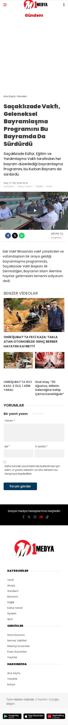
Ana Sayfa (13, 673)
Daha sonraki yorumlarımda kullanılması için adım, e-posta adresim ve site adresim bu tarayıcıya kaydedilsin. (32, 470)
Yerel (49, 186)
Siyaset (11, 613)
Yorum (10, 420)
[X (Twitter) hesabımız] (29, 517)
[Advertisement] (34, 57)
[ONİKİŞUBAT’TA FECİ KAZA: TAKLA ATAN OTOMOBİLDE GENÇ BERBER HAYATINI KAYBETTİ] (34, 315)
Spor (10, 619)
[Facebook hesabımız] (23, 517)
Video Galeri (24, 186)
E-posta (42, 446)
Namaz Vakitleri (17, 640)
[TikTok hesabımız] (47, 517)
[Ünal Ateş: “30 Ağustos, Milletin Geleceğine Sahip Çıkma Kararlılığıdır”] (50, 364)
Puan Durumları (17, 652)
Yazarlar (12, 679)
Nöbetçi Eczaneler (18, 646)
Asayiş (11, 585)
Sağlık (10, 602)
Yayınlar (12, 657)
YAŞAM (39, 186)
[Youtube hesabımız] (41, 517)
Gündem (9, 186)
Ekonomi (12, 596)
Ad (7, 446)
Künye (11, 684)
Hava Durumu (16, 635)
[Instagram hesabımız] (35, 517)
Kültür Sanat (15, 608)
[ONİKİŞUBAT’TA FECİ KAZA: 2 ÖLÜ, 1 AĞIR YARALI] (18, 364)
